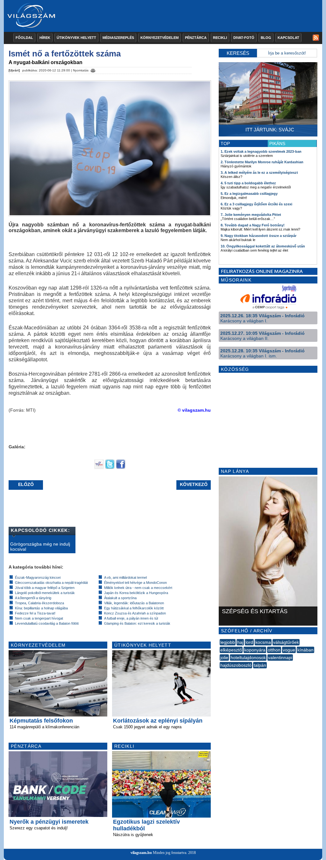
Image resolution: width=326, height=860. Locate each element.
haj (240, 642)
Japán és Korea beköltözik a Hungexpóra (136, 593)
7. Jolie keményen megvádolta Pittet (251, 215)
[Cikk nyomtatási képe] (93, 69)
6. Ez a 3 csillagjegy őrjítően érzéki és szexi (256, 204)
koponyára (255, 649)
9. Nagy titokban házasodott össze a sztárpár (258, 236)
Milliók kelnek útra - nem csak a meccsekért (138, 588)
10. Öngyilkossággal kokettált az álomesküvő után (263, 246)
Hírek (44, 38)
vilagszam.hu (141, 852)
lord (249, 642)
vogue (289, 649)
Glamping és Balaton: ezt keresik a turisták (137, 623)
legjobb (227, 642)
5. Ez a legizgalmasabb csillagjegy (249, 193)
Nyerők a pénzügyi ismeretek (49, 822)
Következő (194, 484)
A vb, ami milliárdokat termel (125, 577)
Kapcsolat (288, 38)
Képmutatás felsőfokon (41, 720)
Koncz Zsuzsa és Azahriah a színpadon (135, 613)
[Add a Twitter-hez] (110, 467)
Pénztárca (196, 38)
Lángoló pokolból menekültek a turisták (45, 593)
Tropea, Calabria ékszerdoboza (39, 603)
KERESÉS (238, 53)
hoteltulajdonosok (248, 657)
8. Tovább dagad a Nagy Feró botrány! (253, 225)
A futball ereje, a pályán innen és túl (131, 618)
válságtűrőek (286, 642)
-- (220, 672)
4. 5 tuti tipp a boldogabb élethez (248, 183)
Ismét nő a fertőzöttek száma (65, 53)
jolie (224, 657)
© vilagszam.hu (194, 410)
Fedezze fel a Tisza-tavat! (35, 613)
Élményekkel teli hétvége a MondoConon (135, 582)
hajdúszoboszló (236, 665)
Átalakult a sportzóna (120, 598)
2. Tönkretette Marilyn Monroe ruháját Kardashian (262, 162)
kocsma (263, 642)
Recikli (220, 38)
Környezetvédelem (159, 38)
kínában (305, 649)
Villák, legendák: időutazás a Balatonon (134, 603)
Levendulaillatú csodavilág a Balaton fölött (47, 623)
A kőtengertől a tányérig (33, 598)
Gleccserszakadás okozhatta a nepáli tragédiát (51, 582)
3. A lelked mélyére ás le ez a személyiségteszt (259, 172)
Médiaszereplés (118, 38)
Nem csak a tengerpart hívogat (39, 618)
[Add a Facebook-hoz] (120, 467)
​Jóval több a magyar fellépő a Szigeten (44, 588)
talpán (260, 665)
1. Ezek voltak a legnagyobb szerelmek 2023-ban (261, 151)
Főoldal (24, 38)
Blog (266, 38)
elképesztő (231, 649)
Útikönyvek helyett (76, 38)
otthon (274, 649)
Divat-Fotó (243, 38)
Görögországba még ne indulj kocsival (40, 546)
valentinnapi (280, 657)
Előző (26, 484)
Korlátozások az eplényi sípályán (157, 720)
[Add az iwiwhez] (99, 467)
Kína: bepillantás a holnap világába (41, 608)
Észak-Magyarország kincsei (37, 577)
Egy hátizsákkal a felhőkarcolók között (134, 608)
